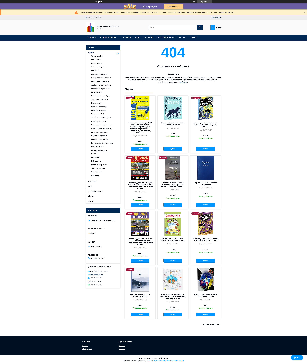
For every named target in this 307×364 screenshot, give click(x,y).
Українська (183, 82)
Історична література (99, 107)
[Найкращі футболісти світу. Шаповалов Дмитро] (205, 279)
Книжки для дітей (97, 114)
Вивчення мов (96, 92)
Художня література (99, 67)
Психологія (95, 157)
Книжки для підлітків (98, 121)
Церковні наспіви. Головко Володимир (205, 184)
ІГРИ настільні (96, 63)
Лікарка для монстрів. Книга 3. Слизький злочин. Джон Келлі (205, 125)
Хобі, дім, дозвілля (98, 168)
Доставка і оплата (95, 191)
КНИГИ (91, 52)
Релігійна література (99, 165)
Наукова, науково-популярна (102, 143)
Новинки (127, 38)
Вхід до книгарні (108, 38)
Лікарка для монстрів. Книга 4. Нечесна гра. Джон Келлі (205, 239)
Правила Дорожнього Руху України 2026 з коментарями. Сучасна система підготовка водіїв (140, 241)
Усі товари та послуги (211, 324)
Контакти (148, 38)
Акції (137, 38)
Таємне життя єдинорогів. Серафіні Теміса (172, 124)
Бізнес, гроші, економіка (100, 81)
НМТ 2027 (94, 70)
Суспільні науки (97, 146)
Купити (140, 149)
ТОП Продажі (87, 349)
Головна (92, 38)
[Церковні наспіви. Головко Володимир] (205, 168)
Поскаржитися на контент (156, 361)
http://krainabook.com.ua (99, 271)
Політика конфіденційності (175, 361)
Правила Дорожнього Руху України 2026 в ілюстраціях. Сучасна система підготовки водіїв (140, 185)
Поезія (93, 154)
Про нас (182, 38)
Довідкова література (99, 99)
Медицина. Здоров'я (99, 136)
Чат (298, 358)
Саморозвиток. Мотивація (101, 78)
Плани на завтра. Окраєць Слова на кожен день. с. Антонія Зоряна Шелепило (173, 184)
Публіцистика (96, 161)
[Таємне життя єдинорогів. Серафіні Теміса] (173, 108)
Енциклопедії (96, 103)
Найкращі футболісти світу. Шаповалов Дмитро (205, 295)
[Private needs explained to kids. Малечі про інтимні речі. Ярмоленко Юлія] (173, 279)
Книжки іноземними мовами (101, 128)
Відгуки (193, 38)
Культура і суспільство (99, 132)
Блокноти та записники (99, 74)
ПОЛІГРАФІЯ (96, 59)
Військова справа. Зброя (100, 96)
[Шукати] (200, 27)
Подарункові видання (99, 150)
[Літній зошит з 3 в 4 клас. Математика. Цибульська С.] (173, 223)
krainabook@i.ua (96, 274)
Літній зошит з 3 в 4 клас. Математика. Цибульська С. (173, 239)
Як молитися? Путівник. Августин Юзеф (140, 295)
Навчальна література (99, 139)
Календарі (95, 175)
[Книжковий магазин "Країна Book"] (90, 32)
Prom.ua (165, 358)
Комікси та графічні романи (101, 125)
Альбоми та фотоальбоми (101, 85)
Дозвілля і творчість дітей (101, 117)
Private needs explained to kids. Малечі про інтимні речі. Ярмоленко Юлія (173, 296)
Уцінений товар (97, 172)
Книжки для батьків (98, 110)
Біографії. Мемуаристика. (100, 89)
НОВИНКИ (92, 181)
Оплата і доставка (165, 38)
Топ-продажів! (96, 56)
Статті (90, 201)
